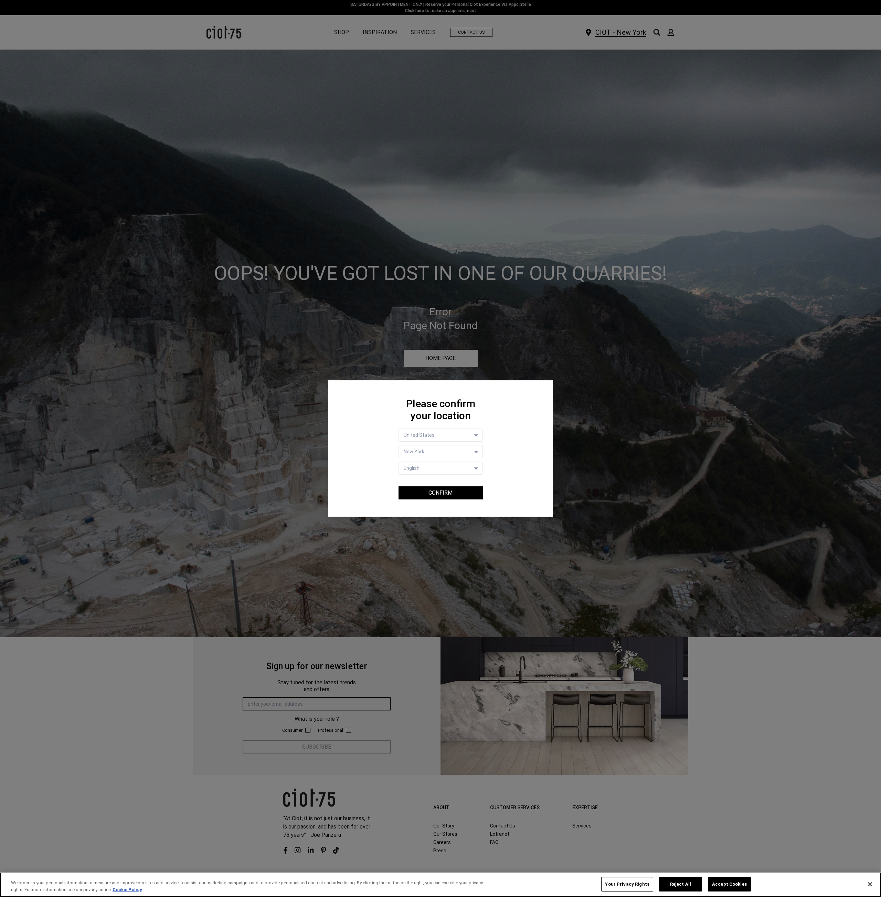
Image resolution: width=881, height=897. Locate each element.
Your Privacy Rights (627, 884)
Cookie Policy (127, 889)
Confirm (440, 492)
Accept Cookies (729, 884)
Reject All (680, 884)
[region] (440, 885)
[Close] (870, 884)
